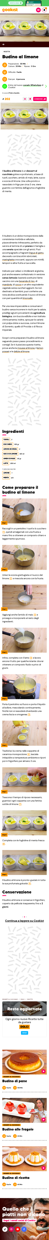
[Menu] (38, 10)
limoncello (28, 298)
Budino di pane (14, 1081)
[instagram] (11, 1229)
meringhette (8, 259)
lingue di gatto (36, 252)
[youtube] (17, 1229)
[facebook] (24, 1229)
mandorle (7, 284)
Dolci (22, 999)
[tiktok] (5, 1229)
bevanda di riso (27, 281)
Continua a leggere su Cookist (24, 920)
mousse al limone (26, 348)
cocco (18, 284)
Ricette (30, 999)
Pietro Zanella (14, 93)
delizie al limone (21, 351)
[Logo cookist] (10, 10)
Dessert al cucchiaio (10, 999)
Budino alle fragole (18, 1129)
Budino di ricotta (16, 1178)
